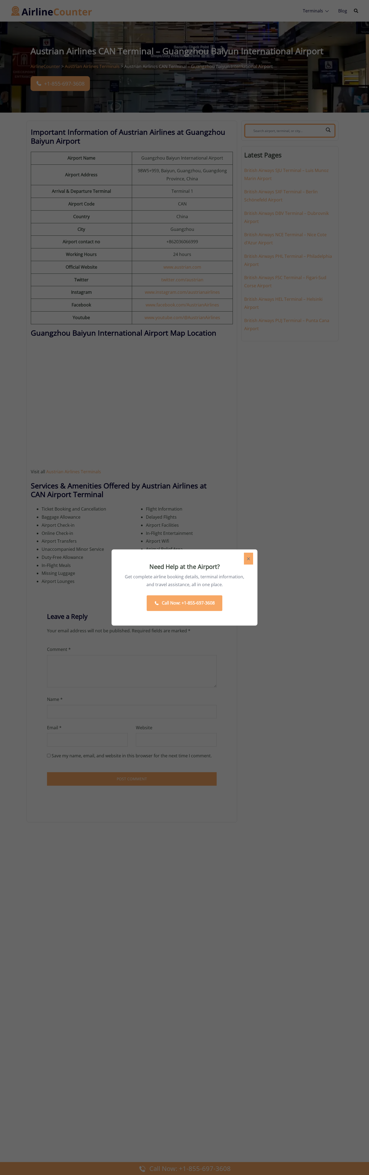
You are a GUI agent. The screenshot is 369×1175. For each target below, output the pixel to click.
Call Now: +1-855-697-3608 (188, 603)
